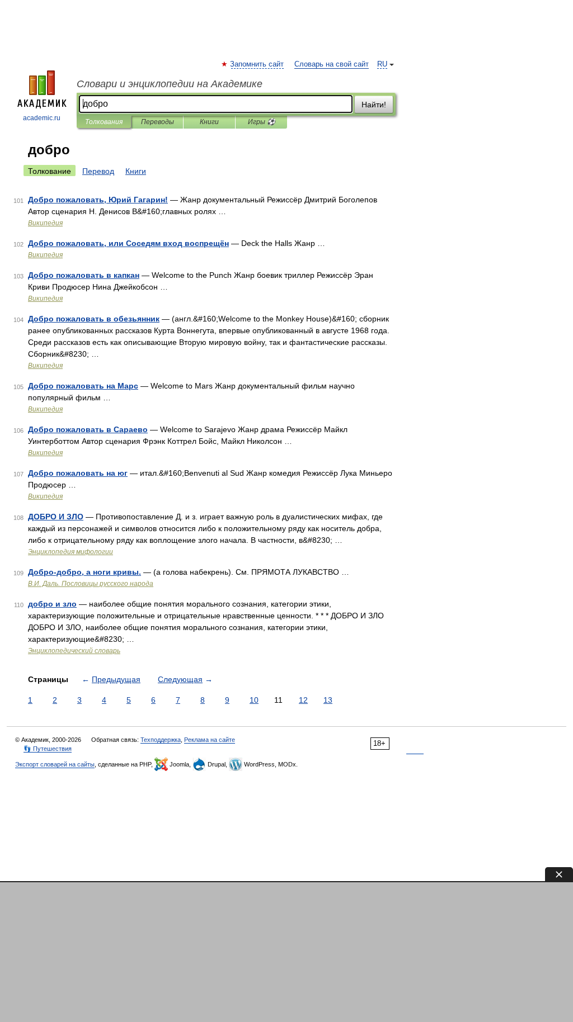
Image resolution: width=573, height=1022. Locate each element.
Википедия (45, 223)
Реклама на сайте (209, 739)
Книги (209, 122)
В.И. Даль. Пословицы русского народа (90, 584)
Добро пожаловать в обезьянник (93, 318)
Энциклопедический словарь (74, 651)
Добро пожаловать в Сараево (88, 429)
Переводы (157, 122)
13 (327, 699)
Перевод (98, 171)
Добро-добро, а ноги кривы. (84, 571)
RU (382, 64)
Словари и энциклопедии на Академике (169, 83)
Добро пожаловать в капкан (83, 275)
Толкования (104, 122)
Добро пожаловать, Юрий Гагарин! (98, 199)
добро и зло (52, 603)
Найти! (373, 104)
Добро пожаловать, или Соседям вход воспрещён (128, 243)
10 (254, 699)
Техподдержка (160, 739)
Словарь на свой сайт (331, 64)
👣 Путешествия (48, 748)
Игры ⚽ (261, 122)
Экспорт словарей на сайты (55, 764)
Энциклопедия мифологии (70, 552)
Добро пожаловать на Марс (83, 385)
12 (303, 699)
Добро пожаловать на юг (78, 473)
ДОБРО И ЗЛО (55, 516)
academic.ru (41, 118)
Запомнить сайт (257, 64)
